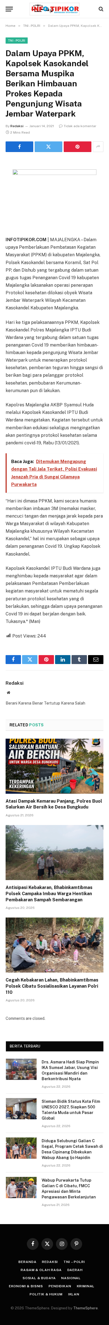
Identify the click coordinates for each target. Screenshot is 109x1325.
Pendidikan (60, 1286)
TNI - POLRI (16, 40)
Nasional (71, 1278)
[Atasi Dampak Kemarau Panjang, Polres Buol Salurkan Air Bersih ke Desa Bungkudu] (54, 766)
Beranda (27, 1262)
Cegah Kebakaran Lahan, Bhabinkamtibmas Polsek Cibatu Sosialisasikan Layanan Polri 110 (52, 986)
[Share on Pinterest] (77, 146)
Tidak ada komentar (80, 126)
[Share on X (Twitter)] (48, 146)
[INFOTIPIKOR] (54, 9)
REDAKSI (50, 1262)
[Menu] (9, 9)
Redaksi (16, 126)
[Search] (100, 9)
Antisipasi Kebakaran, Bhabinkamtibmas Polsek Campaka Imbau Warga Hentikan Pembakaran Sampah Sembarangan (49, 893)
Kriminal (86, 1286)
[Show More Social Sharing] (98, 146)
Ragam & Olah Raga (41, 1270)
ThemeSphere (85, 1308)
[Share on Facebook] (19, 146)
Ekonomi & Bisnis (26, 1286)
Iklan (73, 1294)
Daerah (75, 1270)
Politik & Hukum (46, 1294)
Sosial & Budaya (39, 1278)
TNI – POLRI (74, 1262)
